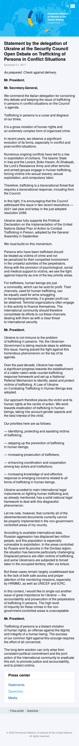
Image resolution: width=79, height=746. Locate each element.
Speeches (15, 691)
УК (67, 6)
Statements (16, 684)
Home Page (5, 710)
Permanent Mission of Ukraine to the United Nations (38, 26)
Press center (17, 710)
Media (12, 697)
